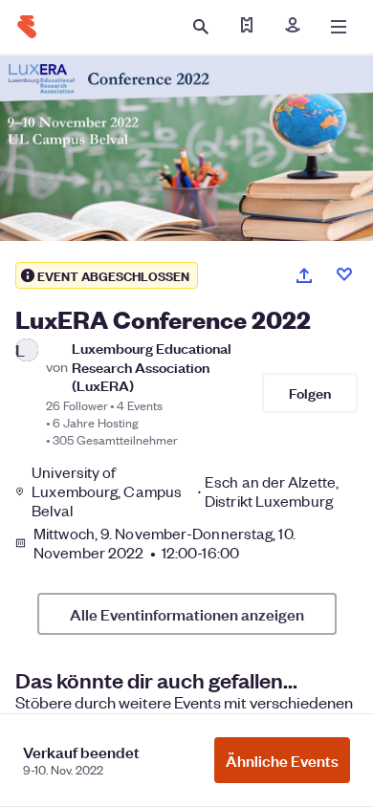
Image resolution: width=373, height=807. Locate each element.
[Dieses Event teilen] (304, 275)
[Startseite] (26, 26)
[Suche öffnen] (201, 26)
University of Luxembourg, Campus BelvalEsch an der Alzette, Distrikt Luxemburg (185, 491)
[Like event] (344, 274)
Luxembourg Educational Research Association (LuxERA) (151, 366)
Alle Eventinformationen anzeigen (187, 613)
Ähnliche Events (282, 760)
